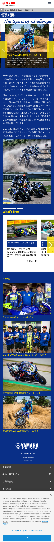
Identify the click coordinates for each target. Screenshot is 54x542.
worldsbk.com (28, 460)
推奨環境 (6, 488)
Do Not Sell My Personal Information (27, 531)
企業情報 (6, 467)
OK (27, 538)
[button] (50, 49)
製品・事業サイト (10, 474)
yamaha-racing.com (28, 457)
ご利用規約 (7, 481)
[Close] (51, 495)
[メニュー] (49, 3)
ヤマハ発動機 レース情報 (28, 453)
